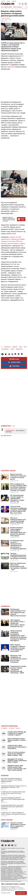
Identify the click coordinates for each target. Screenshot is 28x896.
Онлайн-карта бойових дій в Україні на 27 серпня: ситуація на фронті (17, 733)
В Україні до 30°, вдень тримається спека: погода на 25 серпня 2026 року (13, 813)
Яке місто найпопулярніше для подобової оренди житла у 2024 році (18, 520)
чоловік (12, 349)
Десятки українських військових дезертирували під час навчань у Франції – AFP (18, 566)
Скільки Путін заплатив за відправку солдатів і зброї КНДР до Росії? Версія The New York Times (18, 510)
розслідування (5, 349)
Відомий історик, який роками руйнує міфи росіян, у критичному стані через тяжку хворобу (17, 768)
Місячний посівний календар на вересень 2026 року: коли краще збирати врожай (11, 780)
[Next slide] (26, 7)
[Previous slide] (24, 7)
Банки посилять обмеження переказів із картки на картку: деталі (18, 476)
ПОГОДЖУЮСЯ (21, 893)
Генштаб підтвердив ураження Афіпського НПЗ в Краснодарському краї (12, 799)
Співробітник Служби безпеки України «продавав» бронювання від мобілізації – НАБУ (18, 669)
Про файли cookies (5, 892)
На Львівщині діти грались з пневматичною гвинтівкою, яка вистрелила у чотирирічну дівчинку (18, 544)
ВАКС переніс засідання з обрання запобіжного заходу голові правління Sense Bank (17, 648)
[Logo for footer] (7, 841)
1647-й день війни (6, 7)
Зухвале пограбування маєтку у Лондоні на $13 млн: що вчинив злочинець (18, 556)
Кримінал (5, 606)
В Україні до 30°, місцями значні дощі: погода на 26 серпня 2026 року (13, 792)
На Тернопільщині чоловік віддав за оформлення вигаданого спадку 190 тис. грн (17, 498)
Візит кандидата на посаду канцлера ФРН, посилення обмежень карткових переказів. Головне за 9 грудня (18, 487)
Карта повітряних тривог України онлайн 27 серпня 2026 (17, 740)
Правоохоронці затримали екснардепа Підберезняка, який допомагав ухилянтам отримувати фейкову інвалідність (18, 635)
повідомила (10, 67)
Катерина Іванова (5, 18)
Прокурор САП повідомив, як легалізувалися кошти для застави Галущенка (18, 659)
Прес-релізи (7, 820)
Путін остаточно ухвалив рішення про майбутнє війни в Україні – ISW (16, 753)
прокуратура (7, 346)
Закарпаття (14, 346)
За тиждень (4, 728)
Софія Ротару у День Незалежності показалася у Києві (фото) (17, 747)
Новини (4, 775)
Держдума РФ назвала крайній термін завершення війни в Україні (17, 760)
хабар (20, 346)
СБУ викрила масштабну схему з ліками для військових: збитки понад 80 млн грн (17, 623)
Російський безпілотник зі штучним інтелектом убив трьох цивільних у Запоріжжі (12, 806)
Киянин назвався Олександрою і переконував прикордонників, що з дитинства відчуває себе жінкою (18, 532)
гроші (25, 346)
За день (18, 728)
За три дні (11, 728)
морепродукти (19, 349)
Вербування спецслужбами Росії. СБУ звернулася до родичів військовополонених (18, 612)
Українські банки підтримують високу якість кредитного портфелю (18, 825)
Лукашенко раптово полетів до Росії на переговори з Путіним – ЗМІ (13, 786)
